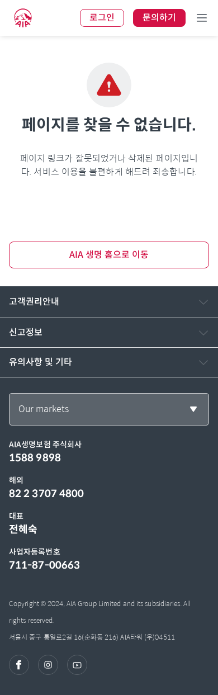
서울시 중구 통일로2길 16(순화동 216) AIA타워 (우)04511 (92, 637)
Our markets (43, 409)
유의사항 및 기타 (40, 362)
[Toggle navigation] (202, 18)
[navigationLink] (23, 18)
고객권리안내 (34, 302)
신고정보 (25, 332)
